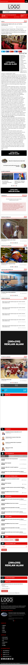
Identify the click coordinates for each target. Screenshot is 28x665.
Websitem (18, 661)
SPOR (3, 627)
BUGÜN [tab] (3, 454)
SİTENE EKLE (4, 640)
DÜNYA (3, 628)
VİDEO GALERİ (5, 637)
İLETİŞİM (3, 643)
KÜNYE (3, 642)
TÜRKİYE (4, 623)
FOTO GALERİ (4, 635)
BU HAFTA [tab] (12, 454)
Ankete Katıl (4, 589)
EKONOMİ (4, 630)
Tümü (25, 21)
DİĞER (3, 625)
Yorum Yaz (24, 195)
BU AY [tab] (21, 454)
